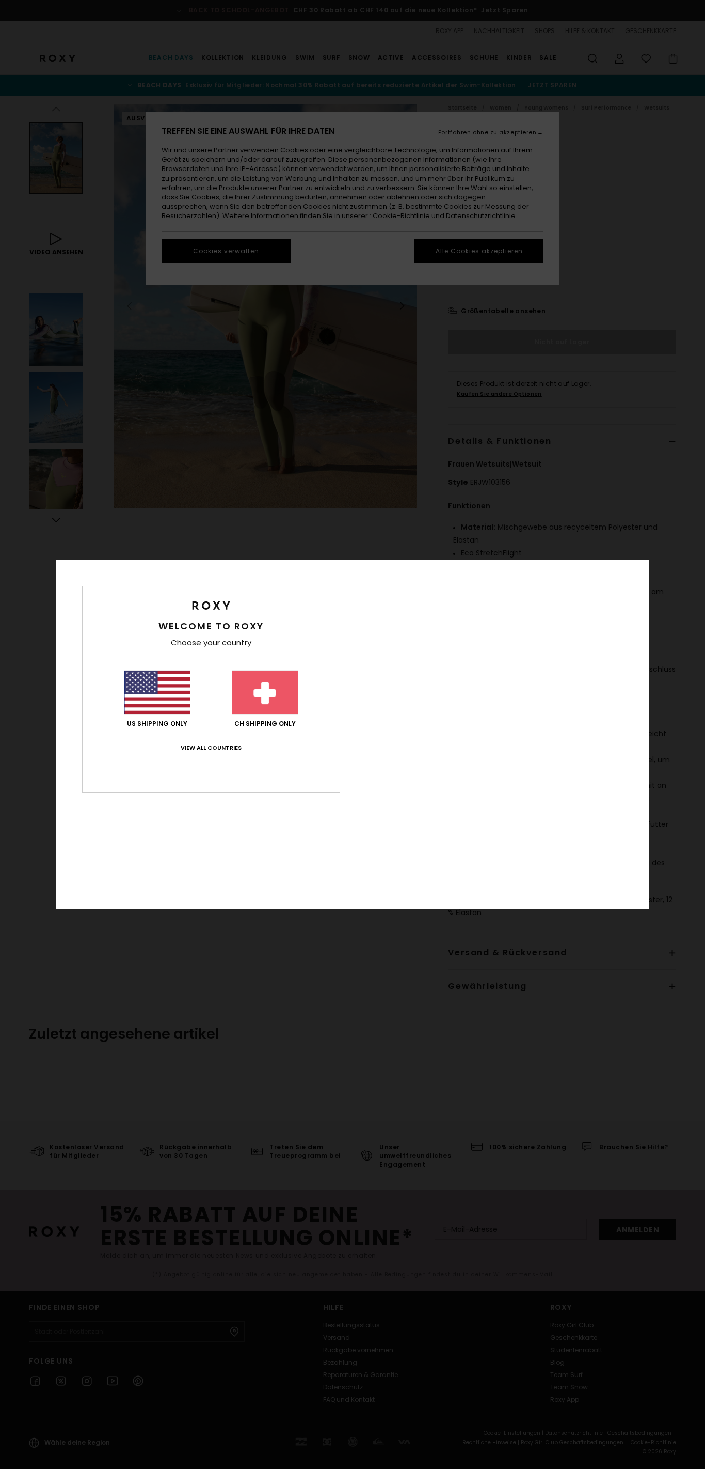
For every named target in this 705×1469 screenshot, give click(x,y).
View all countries (211, 748)
